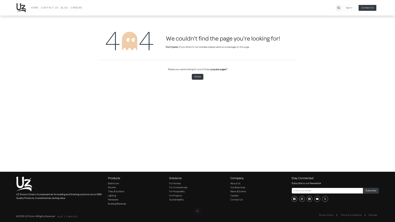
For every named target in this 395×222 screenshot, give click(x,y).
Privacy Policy (326, 215)
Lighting (112, 196)
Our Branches (237, 188)
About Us (235, 184)
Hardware (113, 200)
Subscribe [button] (371, 191)
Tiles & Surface (116, 192)
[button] (338, 8)
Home (197, 77)
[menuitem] (35, 8)
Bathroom (113, 184)
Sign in (349, 8)
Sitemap (372, 215)
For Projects (175, 196)
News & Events (238, 192)
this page (244, 47)
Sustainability (176, 200)
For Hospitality (177, 192)
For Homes (175, 184)
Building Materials (117, 204)
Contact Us (367, 8)
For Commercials (178, 188)
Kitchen (112, 188)
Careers (234, 196)
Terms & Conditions (351, 215)
